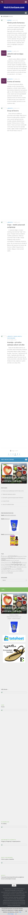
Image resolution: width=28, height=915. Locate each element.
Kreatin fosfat (5, 501)
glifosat (16, 558)
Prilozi (2, 857)
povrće (7, 567)
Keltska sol (5, 518)
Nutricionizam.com (14, 7)
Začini (2, 705)
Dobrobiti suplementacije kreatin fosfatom (12, 497)
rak (10, 567)
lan (2, 565)
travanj (19, 569)
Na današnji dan (5, 821)
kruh (22, 562)
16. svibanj (3, 823)
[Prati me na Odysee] (26, 459)
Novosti (3, 875)
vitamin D (3, 572)
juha (17, 560)
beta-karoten (20, 556)
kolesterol (16, 562)
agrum (6, 556)
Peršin (2, 706)
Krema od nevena (13, 81)
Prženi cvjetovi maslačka (7, 859)
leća (4, 565)
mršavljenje (16, 564)
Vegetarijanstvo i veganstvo (8, 839)
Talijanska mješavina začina (9, 494)
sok (2, 569)
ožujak (24, 565)
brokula (24, 556)
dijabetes (4, 558)
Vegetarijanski (11, 338)
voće (6, 572)
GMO (3, 560)
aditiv (3, 556)
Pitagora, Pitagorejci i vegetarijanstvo (10, 841)
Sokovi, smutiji (18, 336)
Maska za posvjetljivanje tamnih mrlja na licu (13, 490)
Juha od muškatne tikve (8, 504)
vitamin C (21, 571)
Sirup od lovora (13, 111)
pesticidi (3, 567)
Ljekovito (10, 79)
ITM (15, 560)
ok (16, 913)
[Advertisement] (14, 675)
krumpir (25, 562)
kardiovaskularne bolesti (6, 562)
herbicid (8, 560)
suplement (7, 569)
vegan (8, 571)
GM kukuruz (22, 558)
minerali (8, 565)
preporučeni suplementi (8, 515)
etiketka (10, 558)
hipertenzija (12, 560)
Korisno (9, 20)
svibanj (12, 569)
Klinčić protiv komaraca (15, 23)
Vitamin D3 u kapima (7, 534)
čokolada (10, 572)
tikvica (15, 569)
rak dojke (14, 567)
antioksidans (12, 556)
